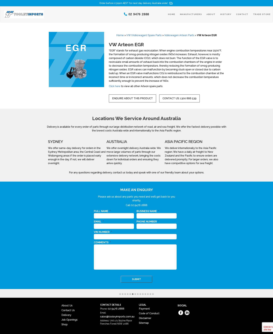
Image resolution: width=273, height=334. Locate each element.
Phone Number (147, 221)
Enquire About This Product (132, 98)
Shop (64, 324)
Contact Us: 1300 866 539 (179, 98)
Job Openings (69, 319)
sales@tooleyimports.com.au (117, 316)
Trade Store (262, 14)
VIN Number (103, 232)
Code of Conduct (149, 313)
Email (99, 221)
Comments (102, 242)
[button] (120, 294)
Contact (242, 14)
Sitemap (144, 322)
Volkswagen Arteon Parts (179, 35)
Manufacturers (191, 14)
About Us (67, 305)
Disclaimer (145, 318)
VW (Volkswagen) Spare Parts (144, 35)
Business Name (147, 211)
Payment (144, 308)
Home (171, 14)
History (225, 14)
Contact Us (68, 310)
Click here (114, 86)
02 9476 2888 (139, 205)
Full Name (102, 211)
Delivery (66, 314)
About (210, 14)
